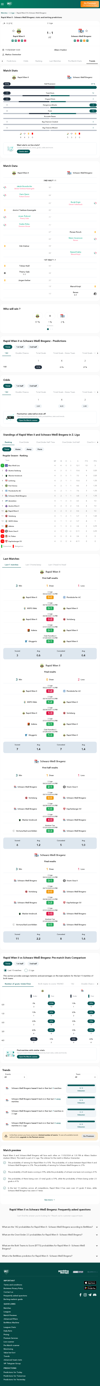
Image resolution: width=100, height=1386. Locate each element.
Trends (92, 61)
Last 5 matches (11, 565)
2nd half (33, 347)
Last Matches (55, 61)
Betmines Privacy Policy (13, 1288)
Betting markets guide (13, 1299)
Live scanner (9, 1342)
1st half (19, 347)
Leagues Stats (10, 1327)
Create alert (23, 151)
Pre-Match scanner (11, 1345)
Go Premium (88, 1136)
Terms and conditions (13, 1285)
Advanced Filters (11, 1319)
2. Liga (12, 13)
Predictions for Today (13, 1372)
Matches (4, 13)
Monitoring (8, 1349)
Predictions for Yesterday (14, 1379)
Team (78, 1074)
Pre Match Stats (75, 61)
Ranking (39, 61)
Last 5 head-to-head (57, 565)
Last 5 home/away (33, 565)
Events (8, 1074)
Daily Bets (8, 1331)
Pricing (6, 1334)
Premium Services (11, 1338)
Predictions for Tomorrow (15, 1376)
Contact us (8, 1292)
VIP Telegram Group (12, 1363)
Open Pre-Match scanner (28, 420)
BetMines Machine (11, 1322)
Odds (25, 61)
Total (7, 347)
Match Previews (10, 1315)
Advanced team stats (13, 1360)
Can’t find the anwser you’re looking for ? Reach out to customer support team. (50, 1216)
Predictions (11, 61)
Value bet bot (9, 1352)
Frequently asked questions (15, 1295)
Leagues (7, 1312)
